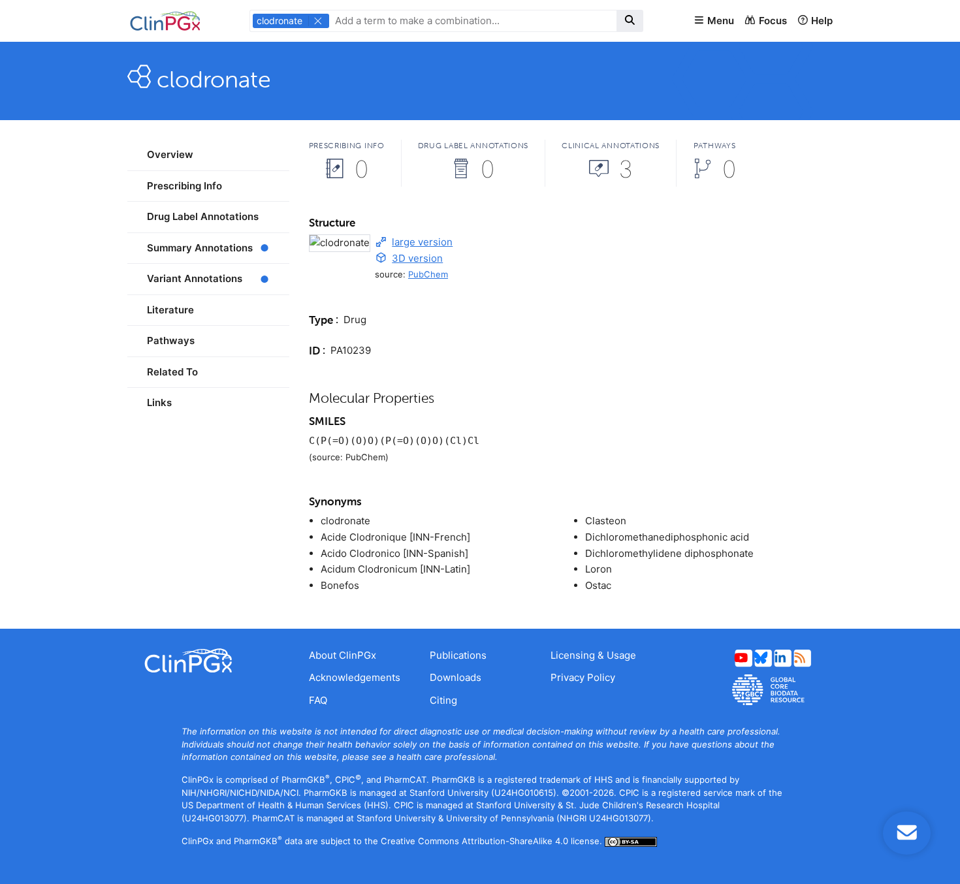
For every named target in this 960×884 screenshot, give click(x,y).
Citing (443, 700)
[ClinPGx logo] (208, 660)
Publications (458, 655)
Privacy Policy (583, 677)
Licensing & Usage (593, 655)
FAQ (318, 700)
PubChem (428, 274)
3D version (417, 258)
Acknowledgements (354, 677)
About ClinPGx (342, 655)
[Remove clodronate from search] (318, 21)
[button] (714, 21)
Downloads (455, 677)
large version (422, 242)
